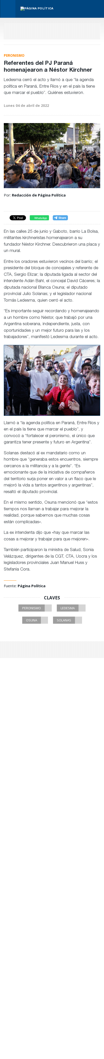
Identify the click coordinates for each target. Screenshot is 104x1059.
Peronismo (31, 608)
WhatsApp (40, 218)
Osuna (31, 620)
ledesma (68, 608)
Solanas (64, 620)
